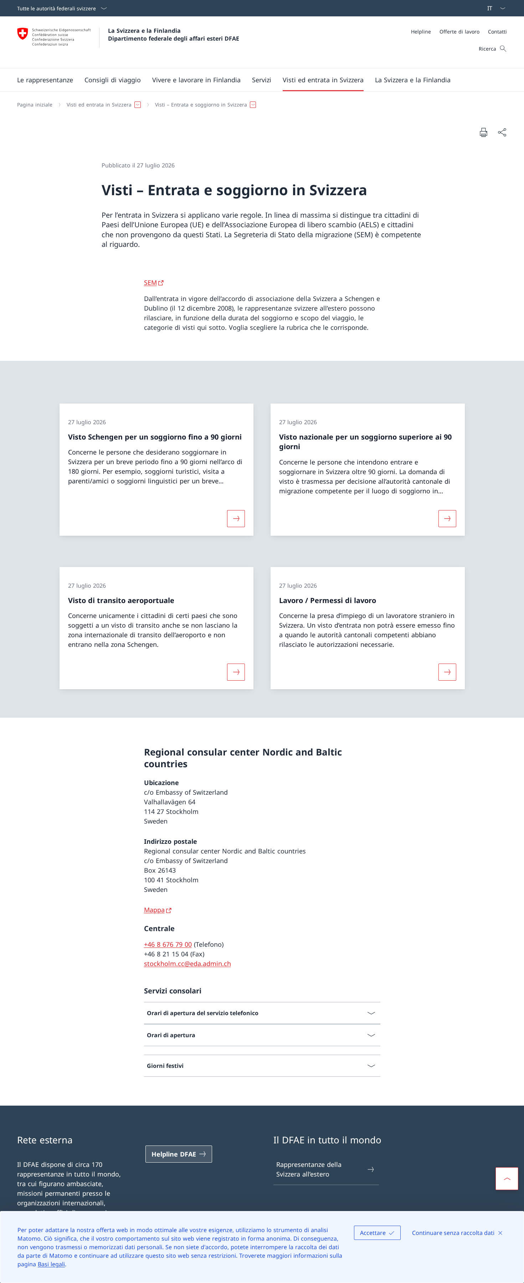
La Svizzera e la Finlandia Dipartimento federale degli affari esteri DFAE (173, 34)
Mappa (154, 909)
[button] (45, 79)
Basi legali (51, 1264)
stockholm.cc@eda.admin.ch (187, 963)
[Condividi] (502, 132)
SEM (150, 282)
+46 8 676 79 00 (168, 944)
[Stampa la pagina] (483, 132)
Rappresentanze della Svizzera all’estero (308, 1169)
